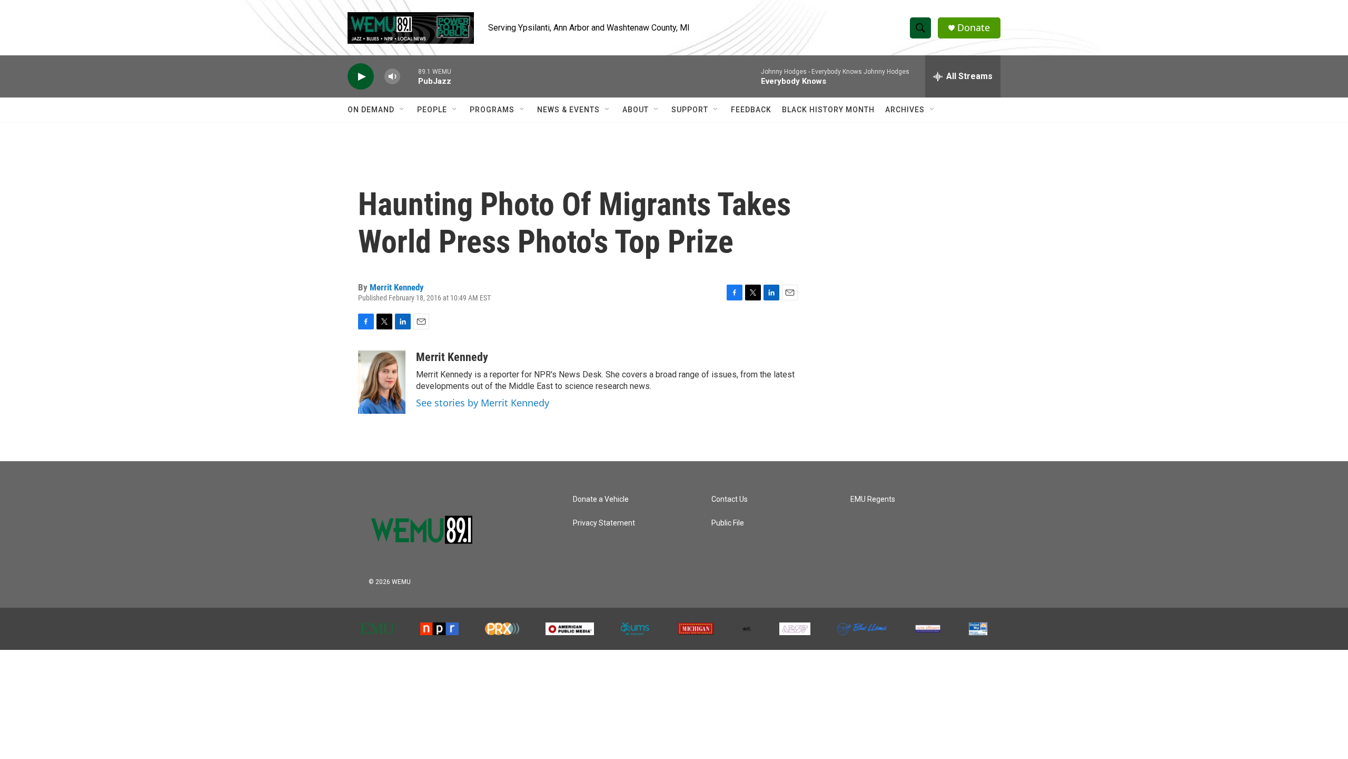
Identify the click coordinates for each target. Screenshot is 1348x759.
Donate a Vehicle (601, 499)
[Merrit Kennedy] (381, 382)
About (635, 109)
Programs (492, 109)
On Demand (371, 109)
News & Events (568, 109)
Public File (727, 523)
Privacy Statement (604, 523)
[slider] (409, 76)
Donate (973, 27)
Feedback (751, 109)
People (432, 109)
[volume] (392, 77)
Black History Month (828, 109)
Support (689, 109)
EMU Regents (872, 499)
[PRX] (502, 628)
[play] (360, 77)
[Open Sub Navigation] (402, 109)
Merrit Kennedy (397, 287)
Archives (905, 109)
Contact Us (729, 499)
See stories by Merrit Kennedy (482, 402)
